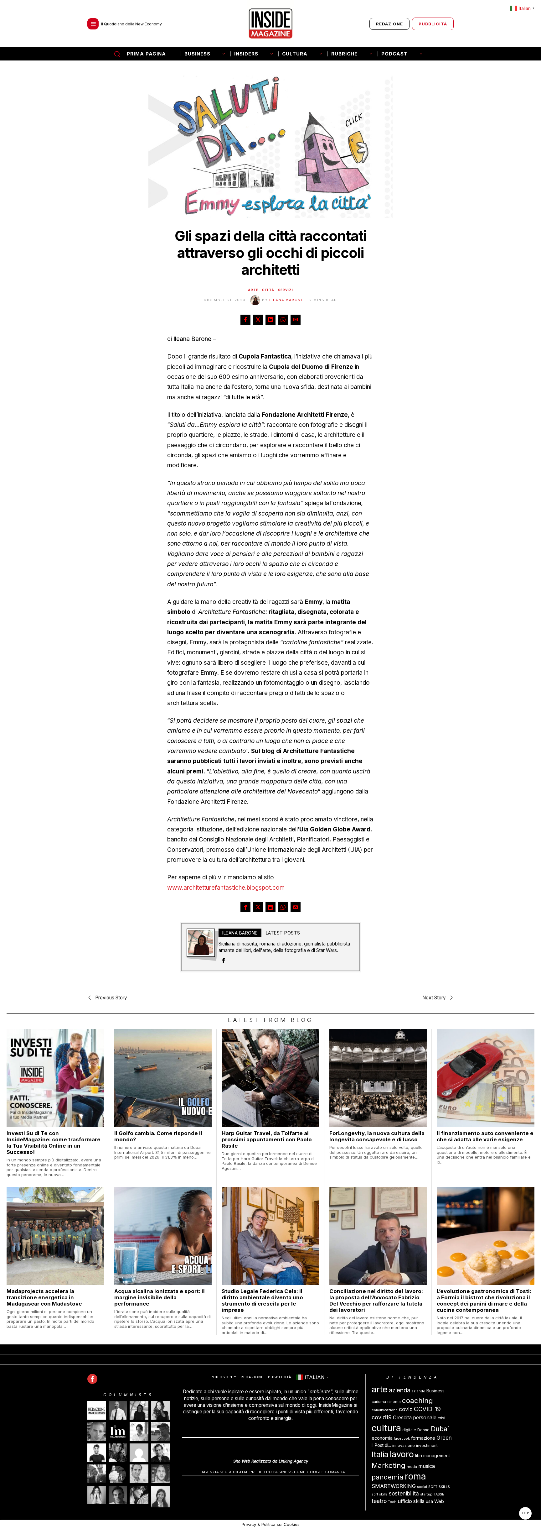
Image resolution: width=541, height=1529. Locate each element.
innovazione (403, 1445)
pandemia (388, 1477)
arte (380, 1389)
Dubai (440, 1429)
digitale (409, 1429)
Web (439, 1501)
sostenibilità (404, 1493)
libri (418, 1455)
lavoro (402, 1454)
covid (406, 1409)
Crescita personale (414, 1418)
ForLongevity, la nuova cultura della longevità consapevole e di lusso (377, 1136)
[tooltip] (245, 320)
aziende (418, 1391)
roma (415, 1476)
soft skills (380, 1494)
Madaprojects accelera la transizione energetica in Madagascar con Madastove (44, 1297)
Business (435, 1390)
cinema (394, 1401)
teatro (379, 1501)
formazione (423, 1438)
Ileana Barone (286, 300)
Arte (253, 290)
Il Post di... (381, 1445)
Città (268, 290)
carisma (379, 1401)
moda (412, 1466)
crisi (441, 1418)
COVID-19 (427, 1409)
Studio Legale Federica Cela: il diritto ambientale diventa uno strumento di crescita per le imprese (262, 1300)
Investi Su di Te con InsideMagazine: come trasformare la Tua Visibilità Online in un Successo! (53, 1142)
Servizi (285, 290)
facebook (402, 1439)
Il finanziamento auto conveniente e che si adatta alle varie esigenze (485, 1136)
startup (426, 1494)
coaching (417, 1400)
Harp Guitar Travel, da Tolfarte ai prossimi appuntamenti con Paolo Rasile (267, 1139)
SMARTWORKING (394, 1486)
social (422, 1487)
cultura (386, 1427)
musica (426, 1466)
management (436, 1455)
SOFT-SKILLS (439, 1487)
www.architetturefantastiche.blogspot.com (226, 887)
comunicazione (385, 1410)
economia (382, 1438)
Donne (423, 1429)
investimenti (427, 1445)
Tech (392, 1502)
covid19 (382, 1417)
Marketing (388, 1465)
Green (444, 1438)
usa (429, 1501)
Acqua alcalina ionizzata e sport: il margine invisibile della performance (159, 1297)
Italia (380, 1454)
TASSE (439, 1494)
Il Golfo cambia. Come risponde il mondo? (158, 1136)
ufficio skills (411, 1501)
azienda (399, 1390)
